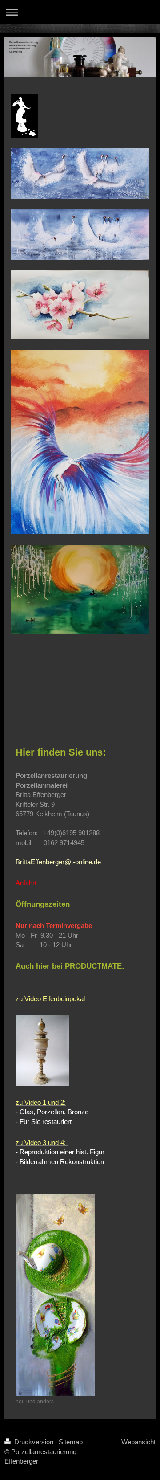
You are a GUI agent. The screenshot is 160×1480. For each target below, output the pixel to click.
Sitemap (71, 1442)
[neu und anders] (55, 1295)
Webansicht (138, 1442)
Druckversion (33, 1442)
